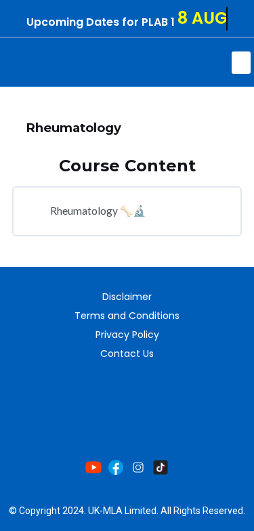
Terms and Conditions (127, 315)
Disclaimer (127, 296)
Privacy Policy (127, 334)
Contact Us (127, 353)
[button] (241, 62)
